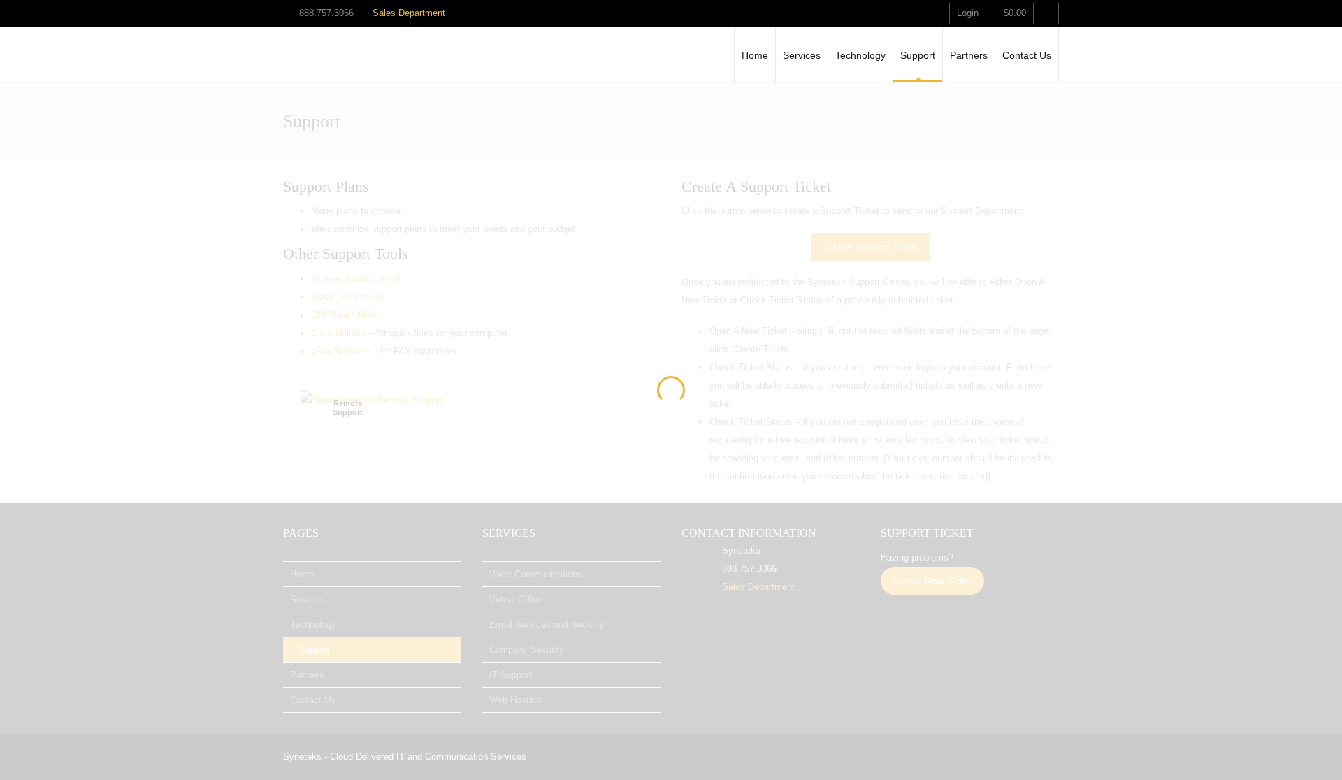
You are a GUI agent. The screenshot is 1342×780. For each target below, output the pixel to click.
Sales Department (409, 13)
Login (968, 13)
